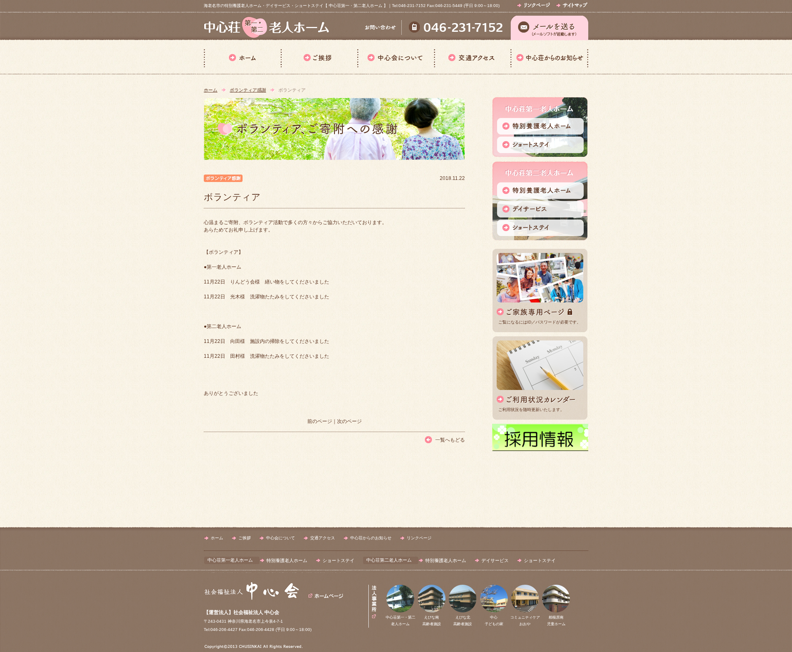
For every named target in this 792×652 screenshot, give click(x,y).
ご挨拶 (318, 57)
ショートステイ (338, 560)
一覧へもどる (450, 440)
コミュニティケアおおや (525, 620)
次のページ (349, 421)
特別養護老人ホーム (286, 560)
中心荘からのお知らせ (549, 57)
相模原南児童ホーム (556, 620)
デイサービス (495, 560)
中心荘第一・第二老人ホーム (400, 620)
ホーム (242, 57)
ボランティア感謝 (248, 89)
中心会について (395, 57)
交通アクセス (472, 57)
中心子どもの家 (494, 620)
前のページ (319, 421)
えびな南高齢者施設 (431, 620)
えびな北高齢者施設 (462, 620)
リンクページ (419, 538)
